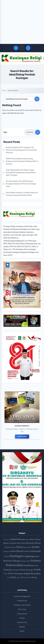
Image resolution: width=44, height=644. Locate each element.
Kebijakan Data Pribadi (22, 605)
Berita (27, 539)
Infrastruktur (27, 547)
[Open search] (16, 48)
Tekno (18, 577)
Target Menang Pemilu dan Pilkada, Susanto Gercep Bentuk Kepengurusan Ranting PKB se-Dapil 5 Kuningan (21, 172)
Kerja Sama (22, 609)
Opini (29, 561)
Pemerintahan (14, 565)
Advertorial (7, 539)
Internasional (6, 551)
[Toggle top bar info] (22, 47)
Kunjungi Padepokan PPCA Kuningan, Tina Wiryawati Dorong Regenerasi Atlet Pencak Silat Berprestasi (21, 149)
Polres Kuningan (15, 573)
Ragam (27, 573)
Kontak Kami (22, 622)
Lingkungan (29, 556)
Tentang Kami (22, 601)
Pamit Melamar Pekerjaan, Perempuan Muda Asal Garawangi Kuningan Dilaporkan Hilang (22, 194)
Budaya (6, 543)
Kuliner (6, 556)
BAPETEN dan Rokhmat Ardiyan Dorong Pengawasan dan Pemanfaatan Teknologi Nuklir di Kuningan (22, 161)
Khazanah (36, 551)
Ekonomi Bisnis (33, 543)
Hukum (19, 547)
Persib (36, 565)
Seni (8, 577)
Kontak (22, 618)
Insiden (36, 546)
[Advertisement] (22, 22)
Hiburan (13, 547)
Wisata (34, 577)
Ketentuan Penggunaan (22, 596)
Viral (29, 577)
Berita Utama (35, 539)
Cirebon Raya (15, 543)
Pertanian (7, 569)
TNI (21, 577)
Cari (5, 132)
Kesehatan (26, 551)
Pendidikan (28, 565)
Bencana (21, 539)
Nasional (7, 560)
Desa (24, 543)
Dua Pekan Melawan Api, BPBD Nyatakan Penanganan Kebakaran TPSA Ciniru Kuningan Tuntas (21, 183)
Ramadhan (36, 573)
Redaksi (22, 627)
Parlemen (36, 560)
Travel (25, 577)
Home (4, 90)
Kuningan (16, 556)
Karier (22, 631)
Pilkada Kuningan (26, 570)
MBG (38, 556)
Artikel (13, 539)
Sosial (13, 577)
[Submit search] (36, 98)
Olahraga (16, 560)
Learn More (22, 436)
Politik (37, 569)
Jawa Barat (16, 551)
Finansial (8, 547)
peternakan (15, 570)
